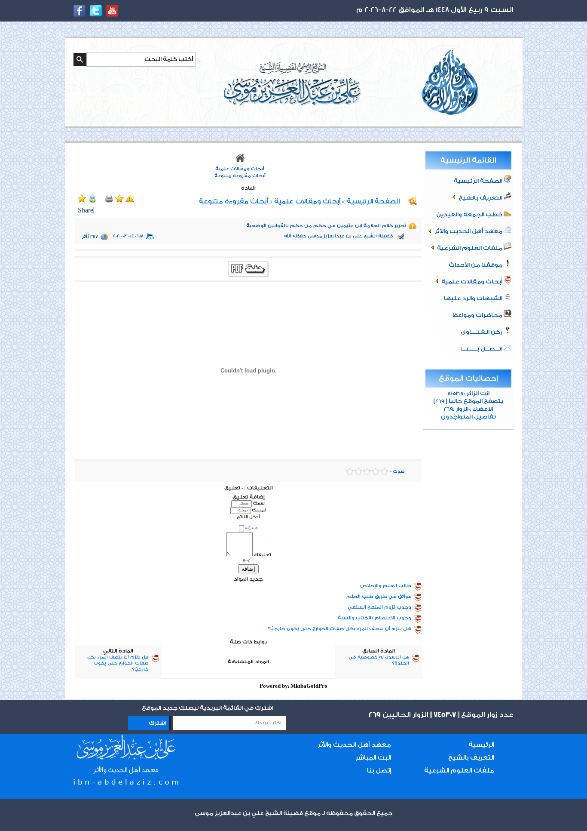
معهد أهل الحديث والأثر (468, 231)
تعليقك (262, 554)
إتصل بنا (379, 770)
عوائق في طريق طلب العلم (378, 596)
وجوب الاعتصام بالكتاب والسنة (374, 618)
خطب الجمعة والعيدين (470, 214)
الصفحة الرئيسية (479, 181)
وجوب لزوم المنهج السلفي (379, 607)
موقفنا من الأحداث (476, 265)
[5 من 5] (349, 471)
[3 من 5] (367, 471)
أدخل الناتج (248, 516)
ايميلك (259, 510)
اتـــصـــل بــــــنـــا (482, 348)
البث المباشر (373, 757)
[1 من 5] (384, 471)
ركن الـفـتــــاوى (482, 332)
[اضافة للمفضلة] (119, 201)
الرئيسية (481, 744)
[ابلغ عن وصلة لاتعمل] (129, 201)
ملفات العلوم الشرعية (470, 248)
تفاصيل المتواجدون (468, 416)
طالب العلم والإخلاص (385, 585)
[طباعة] (110, 201)
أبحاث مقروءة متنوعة (240, 176)
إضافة (248, 569)
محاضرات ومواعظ (478, 315)
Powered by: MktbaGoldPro (293, 686)
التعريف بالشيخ (480, 197)
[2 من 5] (375, 471)
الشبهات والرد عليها (474, 298)
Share (85, 210)
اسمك (259, 503)
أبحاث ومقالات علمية (472, 281)
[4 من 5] (358, 471)
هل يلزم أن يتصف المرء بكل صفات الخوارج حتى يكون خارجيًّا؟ (339, 628)
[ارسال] (93, 201)
